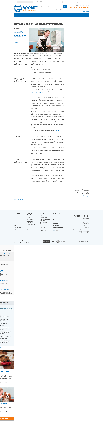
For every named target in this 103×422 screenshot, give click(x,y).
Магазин (31, 14)
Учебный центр (70, 14)
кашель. (58, 130)
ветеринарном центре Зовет (39, 176)
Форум (61, 14)
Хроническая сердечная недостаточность (20, 35)
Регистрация (86, 2)
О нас (78, 14)
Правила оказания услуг (18, 228)
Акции (15, 219)
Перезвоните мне (85, 10)
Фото (15, 225)
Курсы (28, 217)
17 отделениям (47, 9)
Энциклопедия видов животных (45, 219)
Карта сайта (56, 216)
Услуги (25, 14)
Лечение (16, 38)
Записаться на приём (69, 2)
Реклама (55, 217)
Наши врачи (17, 217)
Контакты (85, 14)
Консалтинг (29, 229)
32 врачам (53, 9)
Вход (80, 2)
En (14, 2)
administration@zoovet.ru (82, 236)
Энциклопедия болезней (43, 223)
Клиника (17, 14)
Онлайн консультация (43, 14)
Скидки (15, 221)
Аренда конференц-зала (31, 225)
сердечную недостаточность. (38, 92)
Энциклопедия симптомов (43, 226)
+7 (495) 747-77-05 (84, 220)
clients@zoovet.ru (84, 196)
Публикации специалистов (43, 216)
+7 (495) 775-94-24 (79, 7)
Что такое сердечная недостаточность (19, 31)
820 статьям (62, 9)
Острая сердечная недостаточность (18, 41)
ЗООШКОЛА (30, 227)
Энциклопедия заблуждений (43, 229)
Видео (15, 223)
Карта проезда (86, 11)
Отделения (16, 216)
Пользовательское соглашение (57, 220)
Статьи (55, 14)
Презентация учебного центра (31, 222)
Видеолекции (30, 219)
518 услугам (57, 9)
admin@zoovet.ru (84, 232)
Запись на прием (84, 195)
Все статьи (3, 347)
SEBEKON (24, 240)
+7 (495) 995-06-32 (84, 218)
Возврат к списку (18, 199)
